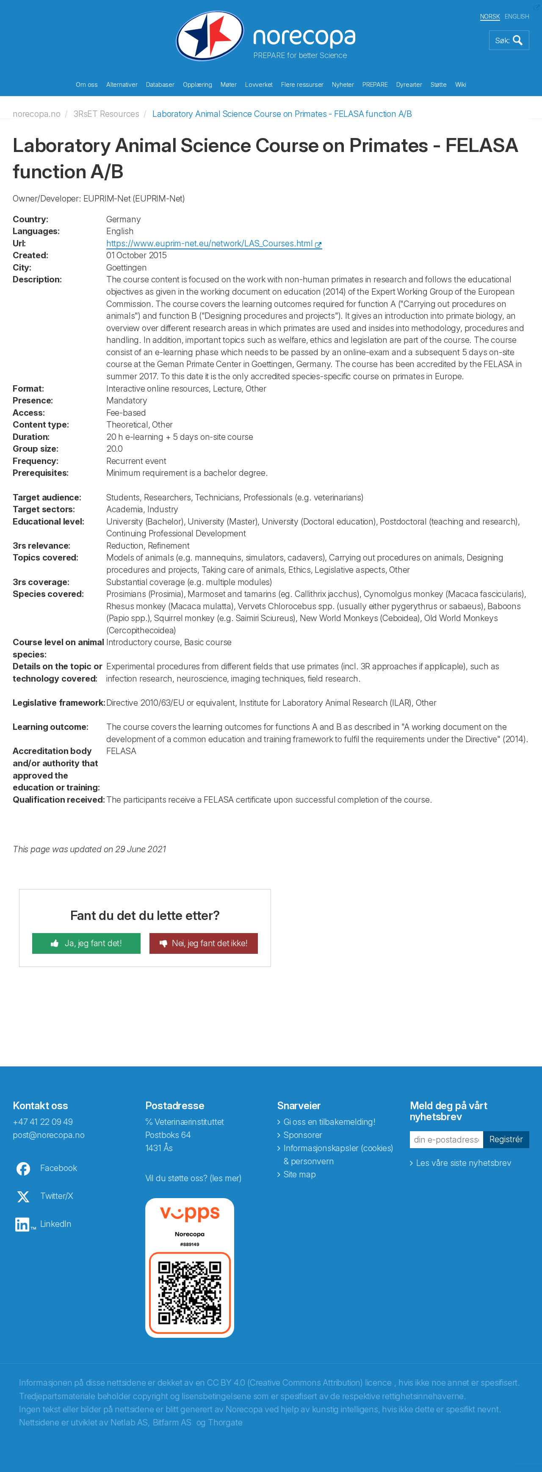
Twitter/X (56, 1196)
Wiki (460, 84)
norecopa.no (37, 114)
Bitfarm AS (172, 1422)
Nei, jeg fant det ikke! (210, 943)
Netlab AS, (130, 1422)
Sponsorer (303, 1135)
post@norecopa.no (49, 1135)
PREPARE (375, 84)
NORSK (490, 16)
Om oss (87, 84)
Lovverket (259, 84)
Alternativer (122, 84)
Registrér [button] (506, 1139)
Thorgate (225, 1422)
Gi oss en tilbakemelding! (330, 1122)
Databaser (160, 84)
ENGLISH (517, 16)
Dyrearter (409, 84)
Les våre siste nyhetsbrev (464, 1163)
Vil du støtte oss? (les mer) (193, 1178)
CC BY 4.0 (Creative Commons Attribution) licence (299, 1383)
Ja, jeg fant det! (92, 943)
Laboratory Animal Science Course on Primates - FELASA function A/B (282, 114)
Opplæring (197, 84)
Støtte (439, 84)
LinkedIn (56, 1224)
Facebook (58, 1168)
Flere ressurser (302, 84)
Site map (299, 1174)
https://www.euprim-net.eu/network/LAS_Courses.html (209, 243)
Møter (229, 84)
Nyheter (343, 84)
